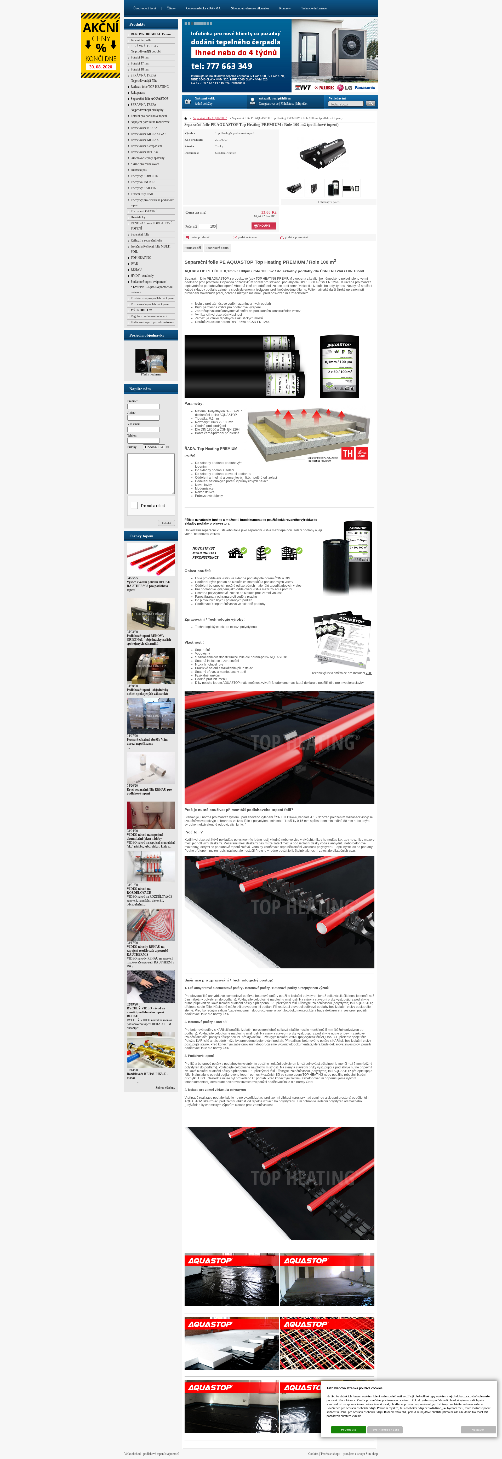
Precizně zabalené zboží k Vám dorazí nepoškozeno (147, 741)
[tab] (193, 248)
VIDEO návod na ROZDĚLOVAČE (139, 891)
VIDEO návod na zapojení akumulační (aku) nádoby (145, 836)
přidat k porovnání (296, 237)
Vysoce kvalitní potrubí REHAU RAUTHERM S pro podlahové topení (148, 586)
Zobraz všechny (165, 1088)
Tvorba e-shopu (330, 1454)
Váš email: (133, 424)
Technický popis (217, 247)
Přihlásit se (287, 103)
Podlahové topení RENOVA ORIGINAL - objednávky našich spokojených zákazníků (149, 639)
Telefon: (132, 435)
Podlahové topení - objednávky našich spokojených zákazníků (147, 692)
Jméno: (131, 412)
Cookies (313, 1454)
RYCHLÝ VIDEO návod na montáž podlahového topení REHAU (146, 1012)
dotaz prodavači (200, 237)
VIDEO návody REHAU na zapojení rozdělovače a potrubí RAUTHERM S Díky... (150, 962)
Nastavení (479, 1429)
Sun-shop (372, 1454)
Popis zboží (193, 247)
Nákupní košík (205, 98)
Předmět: (132, 401)
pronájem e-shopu (354, 1454)
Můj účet (301, 103)
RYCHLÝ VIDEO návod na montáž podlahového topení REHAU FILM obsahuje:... (149, 1024)
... (128, 747)
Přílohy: (132, 447)
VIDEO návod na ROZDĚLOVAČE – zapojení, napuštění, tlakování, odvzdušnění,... (151, 900)
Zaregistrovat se (268, 103)
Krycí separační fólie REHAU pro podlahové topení (149, 791)
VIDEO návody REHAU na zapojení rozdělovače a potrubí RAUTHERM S (147, 950)
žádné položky (204, 103)
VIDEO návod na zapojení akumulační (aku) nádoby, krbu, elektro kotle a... (151, 844)
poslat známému (248, 237)
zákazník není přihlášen (275, 98)
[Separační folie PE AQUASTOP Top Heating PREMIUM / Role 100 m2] (323, 150)
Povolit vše (348, 1429)
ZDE (369, 673)
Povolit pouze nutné (385, 1429)
